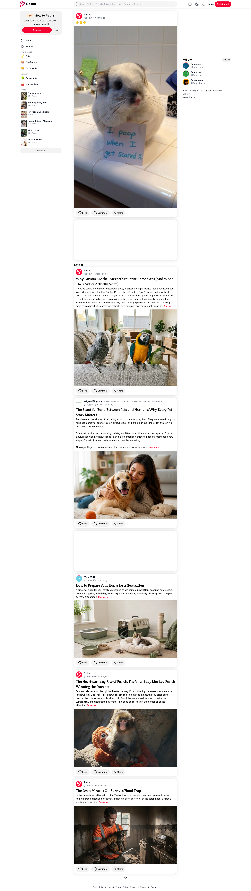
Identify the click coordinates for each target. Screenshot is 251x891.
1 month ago (108, 404)
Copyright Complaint (213, 90)
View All (41, 150)
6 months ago (100, 676)
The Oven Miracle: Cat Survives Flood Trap (108, 791)
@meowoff (89, 580)
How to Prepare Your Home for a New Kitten (110, 585)
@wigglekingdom (92, 404)
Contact (186, 94)
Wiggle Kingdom (93, 401)
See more (168, 306)
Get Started (223, 4)
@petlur (88, 18)
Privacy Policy (196, 90)
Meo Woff (89, 577)
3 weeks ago (99, 274)
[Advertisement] (125, 240)
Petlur (87, 14)
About (185, 90)
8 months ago (100, 785)
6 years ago (99, 18)
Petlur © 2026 (189, 97)
